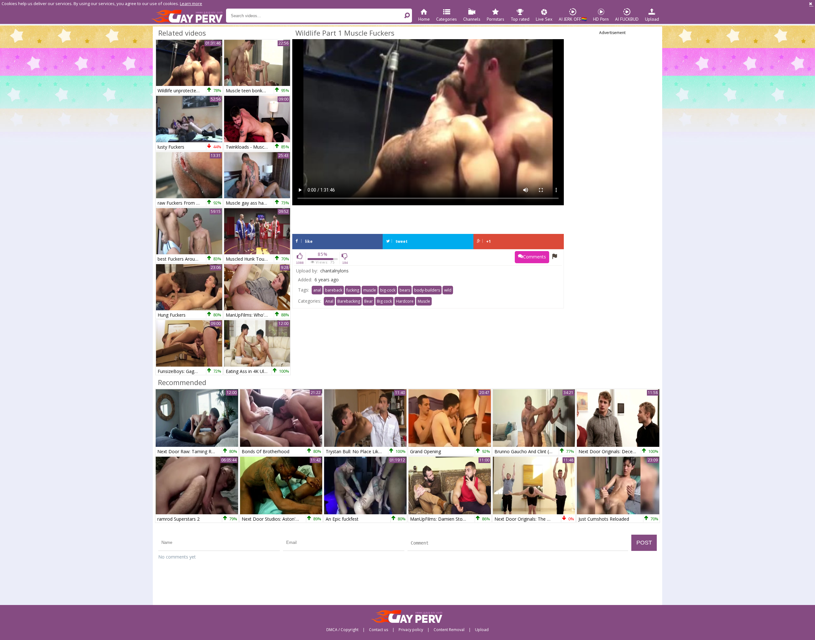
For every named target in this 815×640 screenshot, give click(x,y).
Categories (446, 19)
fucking (352, 290)
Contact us (378, 630)
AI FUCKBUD (627, 19)
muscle (369, 290)
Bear (368, 301)
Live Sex (544, 19)
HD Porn (601, 19)
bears (405, 290)
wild (447, 290)
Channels (471, 19)
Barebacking (348, 301)
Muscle (424, 301)
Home (424, 19)
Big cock (384, 301)
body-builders (427, 290)
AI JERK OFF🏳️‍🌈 (573, 19)
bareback (333, 290)
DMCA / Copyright (342, 630)
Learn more (191, 3)
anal (317, 290)
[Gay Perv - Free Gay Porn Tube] (188, 16)
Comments (534, 257)
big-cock (387, 290)
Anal (329, 301)
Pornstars (495, 19)
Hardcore (405, 301)
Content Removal (449, 630)
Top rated (520, 19)
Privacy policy (411, 630)
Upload (652, 19)
